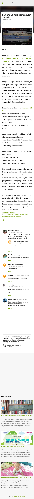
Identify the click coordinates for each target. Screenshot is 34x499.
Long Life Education (12, 3)
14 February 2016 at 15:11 (21, 243)
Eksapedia (12, 299)
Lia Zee (11, 255)
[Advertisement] (17, 373)
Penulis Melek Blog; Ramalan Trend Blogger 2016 (16, 477)
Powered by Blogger (18, 496)
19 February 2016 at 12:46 (16, 286)
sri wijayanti (12, 285)
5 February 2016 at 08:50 (15, 232)
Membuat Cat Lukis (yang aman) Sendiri (13, 446)
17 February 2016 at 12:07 (22, 275)
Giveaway (5, 212)
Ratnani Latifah (13, 230)
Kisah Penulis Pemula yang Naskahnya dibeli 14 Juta (16, 415)
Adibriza (11, 275)
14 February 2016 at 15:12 (16, 266)
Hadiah (12, 212)
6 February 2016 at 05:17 (20, 255)
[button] (3, 23)
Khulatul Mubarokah (21, 241)
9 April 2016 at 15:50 (21, 299)
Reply (10, 251)
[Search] (31, 3)
